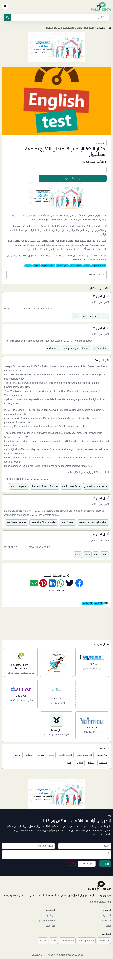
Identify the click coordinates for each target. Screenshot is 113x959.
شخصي (103, 763)
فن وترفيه (102, 755)
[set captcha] (72, 864)
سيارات (79, 763)
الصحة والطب (65, 755)
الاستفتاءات (105, 920)
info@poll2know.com (100, 901)
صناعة (41, 755)
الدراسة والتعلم (84, 755)
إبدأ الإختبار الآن (72, 178)
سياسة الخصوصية (46, 920)
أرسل (104, 863)
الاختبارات (101, 27)
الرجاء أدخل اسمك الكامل (94, 162)
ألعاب (108, 925)
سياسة (91, 763)
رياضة (18, 755)
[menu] (5, 7)
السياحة (29, 755)
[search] (7, 17)
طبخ (69, 763)
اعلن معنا (50, 925)
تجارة (51, 755)
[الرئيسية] (101, 6)
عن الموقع (50, 915)
